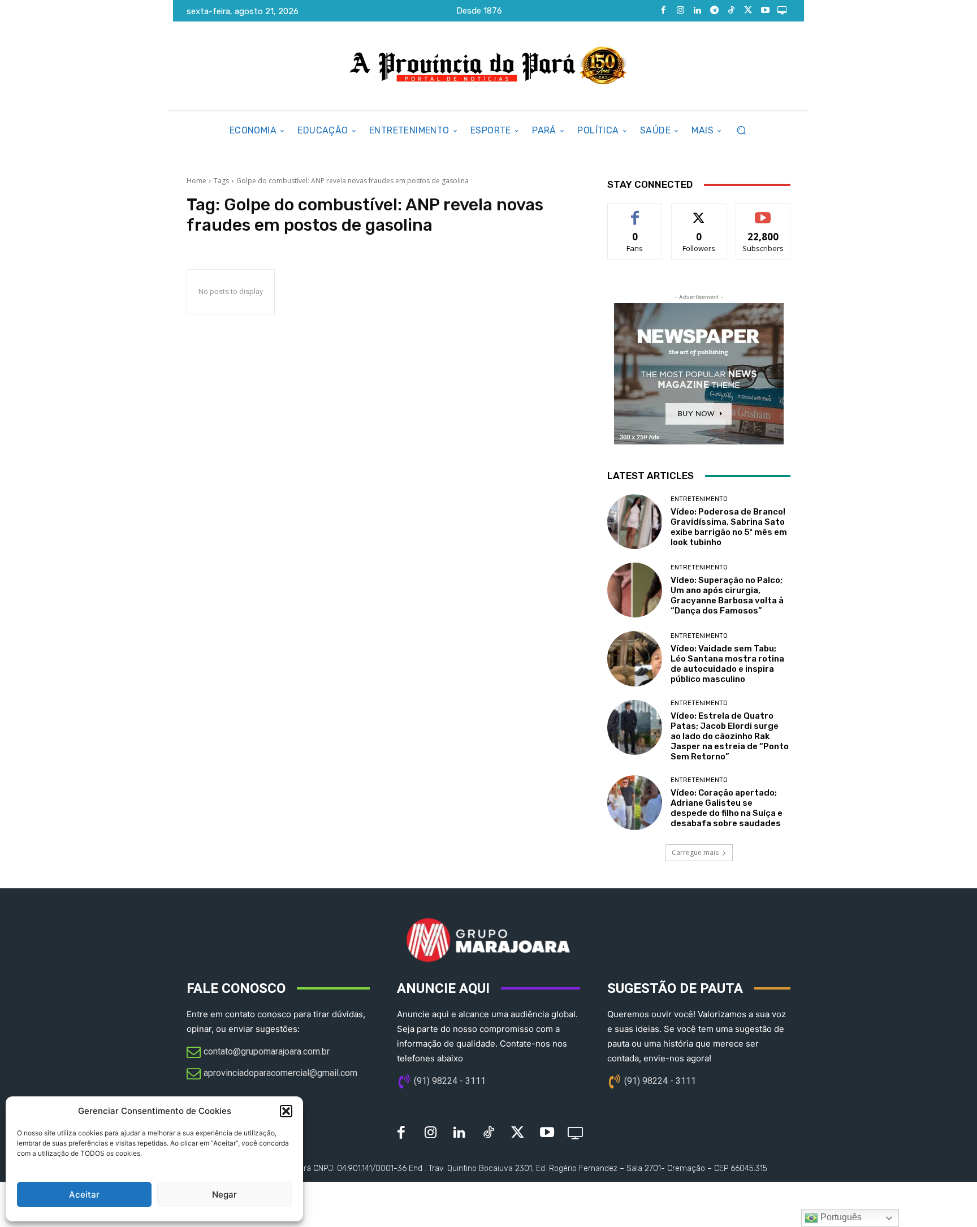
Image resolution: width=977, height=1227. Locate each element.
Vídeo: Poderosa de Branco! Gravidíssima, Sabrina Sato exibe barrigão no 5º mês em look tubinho (729, 527)
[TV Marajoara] (781, 10)
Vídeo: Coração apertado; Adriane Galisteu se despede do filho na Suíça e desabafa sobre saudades (727, 808)
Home (196, 180)
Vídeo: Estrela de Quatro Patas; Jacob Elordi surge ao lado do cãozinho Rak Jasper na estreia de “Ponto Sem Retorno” (730, 736)
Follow (699, 212)
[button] (286, 1111)
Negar (224, 1194)
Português (840, 1217)
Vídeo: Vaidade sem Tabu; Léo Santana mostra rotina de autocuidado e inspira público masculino (727, 663)
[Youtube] (764, 10)
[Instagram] (680, 10)
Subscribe (763, 212)
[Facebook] (663, 10)
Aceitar (84, 1194)
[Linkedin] (697, 10)
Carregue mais (695, 852)
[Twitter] (748, 10)
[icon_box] (258, 1053)
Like (635, 212)
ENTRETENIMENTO (699, 499)
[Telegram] (714, 10)
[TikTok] (731, 10)
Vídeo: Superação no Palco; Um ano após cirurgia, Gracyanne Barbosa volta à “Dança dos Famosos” (727, 595)
